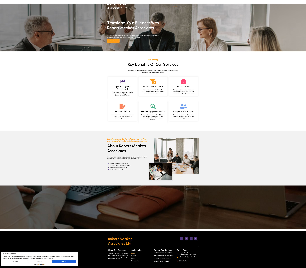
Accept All (64, 261)
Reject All (39, 261)
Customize (15, 261)
